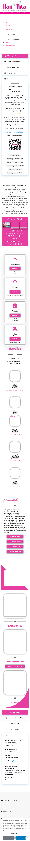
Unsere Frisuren (10, 29)
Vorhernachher (15, 39)
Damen (13, 34)
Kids (13, 37)
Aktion (7, 42)
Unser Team (9, 26)
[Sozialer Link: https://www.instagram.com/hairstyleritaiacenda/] (18, 219)
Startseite (9, 23)
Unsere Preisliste (10, 45)
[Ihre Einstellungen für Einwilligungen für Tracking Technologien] (27, 838)
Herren (13, 32)
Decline (8, 837)
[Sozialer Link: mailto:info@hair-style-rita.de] (15, 219)
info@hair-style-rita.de (17, 761)
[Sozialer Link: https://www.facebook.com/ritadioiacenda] (8, 219)
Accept (21, 837)
